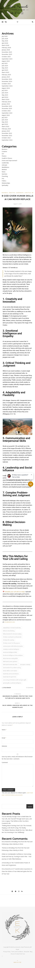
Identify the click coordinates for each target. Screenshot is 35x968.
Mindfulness (5, 167)
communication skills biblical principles (13, 646)
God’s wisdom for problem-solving (12, 667)
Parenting (5, 176)
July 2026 (4, 36)
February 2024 (6, 102)
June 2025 (5, 65)
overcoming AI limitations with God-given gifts (14, 680)
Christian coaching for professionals (12, 637)
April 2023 (5, 124)
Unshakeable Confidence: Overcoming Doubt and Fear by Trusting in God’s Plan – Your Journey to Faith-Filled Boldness (16, 856)
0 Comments (29, 687)
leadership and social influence (11, 674)
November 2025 (7, 54)
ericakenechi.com (9, 622)
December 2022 (7, 133)
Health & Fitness (7, 158)
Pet (3, 178)
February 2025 (6, 74)
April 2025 (5, 70)
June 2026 (5, 38)
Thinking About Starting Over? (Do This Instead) (16, 825)
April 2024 (5, 97)
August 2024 (6, 88)
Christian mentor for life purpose (11, 643)
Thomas (4, 848)
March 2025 (5, 72)
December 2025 (7, 52)
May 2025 (5, 68)
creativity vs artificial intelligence (11, 649)
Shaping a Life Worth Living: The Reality (14, 828)
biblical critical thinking (8, 631)
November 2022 (7, 135)
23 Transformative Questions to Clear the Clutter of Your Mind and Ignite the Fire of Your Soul (17, 871)
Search (30, 807)
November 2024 (7, 81)
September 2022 (7, 140)
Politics (4, 181)
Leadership (5, 163)
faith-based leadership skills (10, 664)
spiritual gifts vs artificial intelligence (12, 683)
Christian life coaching (8, 640)
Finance (4, 156)
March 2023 (5, 126)
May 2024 (5, 95)
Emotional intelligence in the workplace (13, 655)
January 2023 (6, 131)
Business (4, 149)
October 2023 (6, 111)
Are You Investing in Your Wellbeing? (13, 832)
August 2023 (6, 115)
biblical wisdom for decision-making (12, 634)
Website (4, 746)
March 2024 (5, 99)
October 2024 (6, 84)
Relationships (6, 183)
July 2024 (4, 90)
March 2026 (5, 45)
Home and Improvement (9, 160)
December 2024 (7, 79)
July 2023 (4, 117)
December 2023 (7, 106)
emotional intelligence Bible (10, 652)
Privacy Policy (7, 951)
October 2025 (6, 56)
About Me (26, 951)
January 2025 (6, 77)
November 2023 (7, 108)
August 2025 (6, 61)
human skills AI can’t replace (10, 670)
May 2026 (5, 41)
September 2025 (7, 59)
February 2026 (6, 47)
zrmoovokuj (5, 863)
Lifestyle (4, 165)
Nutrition (4, 174)
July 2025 (4, 63)
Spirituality (5, 185)
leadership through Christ (9, 677)
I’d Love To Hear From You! (18, 954)
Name (4, 730)
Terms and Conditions (17, 951)
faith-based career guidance (10, 661)
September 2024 (7, 86)
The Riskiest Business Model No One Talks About (17, 830)
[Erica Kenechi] (17, 927)
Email (4, 738)
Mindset (4, 169)
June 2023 (5, 120)
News (3, 172)
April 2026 (5, 43)
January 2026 (6, 50)
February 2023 (6, 129)
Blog (31, 951)
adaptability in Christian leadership (12, 628)
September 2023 (7, 113)
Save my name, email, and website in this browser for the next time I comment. (17, 758)
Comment (5, 762)
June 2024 (5, 93)
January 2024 (6, 104)
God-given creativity (25, 664)
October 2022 (6, 138)
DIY (3, 154)
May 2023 (5, 122)
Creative (4, 151)
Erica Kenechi (17, 7)
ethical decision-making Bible (10, 658)
